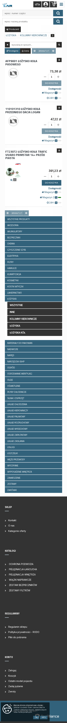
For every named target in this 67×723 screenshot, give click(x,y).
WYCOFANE (13, 465)
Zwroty (12, 691)
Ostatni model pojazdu (20, 681)
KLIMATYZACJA (14, 274)
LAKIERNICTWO (14, 292)
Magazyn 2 (49, 197)
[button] (59, 60)
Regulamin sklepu (17, 626)
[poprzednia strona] (34, 51)
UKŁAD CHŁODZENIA (17, 404)
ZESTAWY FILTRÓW (19, 590)
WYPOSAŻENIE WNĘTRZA (19, 471)
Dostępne (13, 51)
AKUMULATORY (15, 231)
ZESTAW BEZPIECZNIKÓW (22, 585)
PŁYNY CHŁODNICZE (17, 392)
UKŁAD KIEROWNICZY (17, 410)
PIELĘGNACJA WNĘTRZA (22, 574)
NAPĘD (11, 355)
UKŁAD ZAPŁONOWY (17, 435)
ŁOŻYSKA (12, 298)
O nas (11, 525)
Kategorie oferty (17, 531)
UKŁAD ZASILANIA (16, 441)
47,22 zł (56, 119)
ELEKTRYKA (13, 255)
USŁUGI (11, 447)
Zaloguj (12, 670)
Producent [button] (14, 29)
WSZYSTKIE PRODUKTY (18, 219)
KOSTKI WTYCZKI (15, 286)
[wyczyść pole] (7, 45)
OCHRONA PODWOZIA (20, 564)
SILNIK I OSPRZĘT (16, 398)
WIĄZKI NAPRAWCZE (19, 579)
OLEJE (10, 379)
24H (53, 97)
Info (44, 717)
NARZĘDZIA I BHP (16, 361)
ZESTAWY (12, 483)
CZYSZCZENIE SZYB (16, 249)
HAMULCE (12, 268)
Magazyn (50, 92)
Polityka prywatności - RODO (23, 632)
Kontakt (12, 520)
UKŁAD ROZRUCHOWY (18, 422)
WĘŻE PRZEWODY (16, 459)
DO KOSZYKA (51, 83)
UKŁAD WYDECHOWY (17, 428)
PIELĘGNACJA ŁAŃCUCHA (22, 569)
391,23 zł (55, 170)
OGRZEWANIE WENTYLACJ (20, 373)
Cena (26, 51)
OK (36, 717)
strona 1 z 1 (44, 51)
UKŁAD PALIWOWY (16, 416)
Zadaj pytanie (15, 686)
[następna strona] (53, 51)
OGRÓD (11, 367)
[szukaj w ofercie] (59, 45)
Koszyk (12, 675)
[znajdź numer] (58, 13)
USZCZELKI (12, 453)
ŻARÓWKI (12, 490)
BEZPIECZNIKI (14, 237)
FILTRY (10, 262)
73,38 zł (55, 71)
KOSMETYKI (13, 280)
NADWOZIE (13, 349)
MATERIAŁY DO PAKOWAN (20, 343)
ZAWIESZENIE (14, 477)
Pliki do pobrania (17, 637)
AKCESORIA (13, 225)
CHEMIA (11, 243)
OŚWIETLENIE (14, 386)
